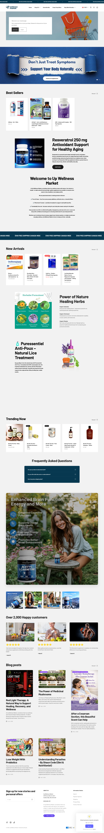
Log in (22, 29)
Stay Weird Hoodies (69, 7)
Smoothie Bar (46, 7)
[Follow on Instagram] (11, 822)
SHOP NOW (58, 167)
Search (75, 794)
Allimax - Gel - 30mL (13, 122)
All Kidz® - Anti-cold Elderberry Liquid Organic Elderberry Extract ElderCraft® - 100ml (40, 123)
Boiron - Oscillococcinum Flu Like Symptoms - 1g (13, 275)
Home (30, 7)
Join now (15, 29)
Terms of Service (77, 804)
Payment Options (77, 796)
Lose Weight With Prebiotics (15, 761)
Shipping (75, 799)
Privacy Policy (76, 802)
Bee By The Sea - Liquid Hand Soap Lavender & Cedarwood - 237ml (70, 445)
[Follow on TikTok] (14, 822)
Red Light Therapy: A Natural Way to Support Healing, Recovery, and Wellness (18, 705)
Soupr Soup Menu (57, 7)
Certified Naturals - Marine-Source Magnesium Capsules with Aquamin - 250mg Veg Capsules (70, 277)
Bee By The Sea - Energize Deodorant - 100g (32, 445)
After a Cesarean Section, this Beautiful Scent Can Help (83, 716)
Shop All (37, 7)
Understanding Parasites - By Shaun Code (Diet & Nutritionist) (52, 762)
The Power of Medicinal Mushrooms (51, 693)
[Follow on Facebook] (7, 822)
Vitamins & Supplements (52, 78)
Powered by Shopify (23, 827)
